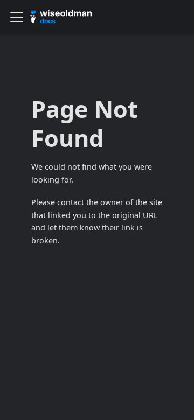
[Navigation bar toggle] (17, 17)
